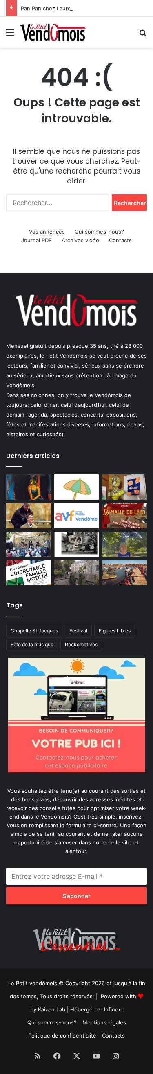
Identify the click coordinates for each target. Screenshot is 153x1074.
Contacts (120, 240)
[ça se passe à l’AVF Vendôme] (76, 515)
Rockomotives (81, 644)
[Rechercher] (143, 35)
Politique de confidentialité (62, 1035)
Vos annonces (47, 231)
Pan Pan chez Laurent (48, 8)
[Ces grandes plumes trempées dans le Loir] (76, 572)
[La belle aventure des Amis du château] (28, 544)
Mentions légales (104, 1022)
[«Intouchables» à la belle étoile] (28, 515)
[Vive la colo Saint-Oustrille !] (124, 572)
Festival (78, 630)
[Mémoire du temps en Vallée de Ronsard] (124, 515)
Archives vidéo (80, 240)
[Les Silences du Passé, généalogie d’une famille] (76, 544)
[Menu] (10, 35)
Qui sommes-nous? (99, 231)
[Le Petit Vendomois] (53, 32)
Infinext (113, 1009)
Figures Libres (115, 630)
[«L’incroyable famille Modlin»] (28, 572)
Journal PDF (36, 240)
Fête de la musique (32, 644)
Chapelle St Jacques (34, 630)
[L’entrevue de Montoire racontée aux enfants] (124, 544)
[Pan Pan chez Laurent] (124, 487)
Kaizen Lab (51, 1009)
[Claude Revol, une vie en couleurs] (28, 487)
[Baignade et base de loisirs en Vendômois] (76, 487)
